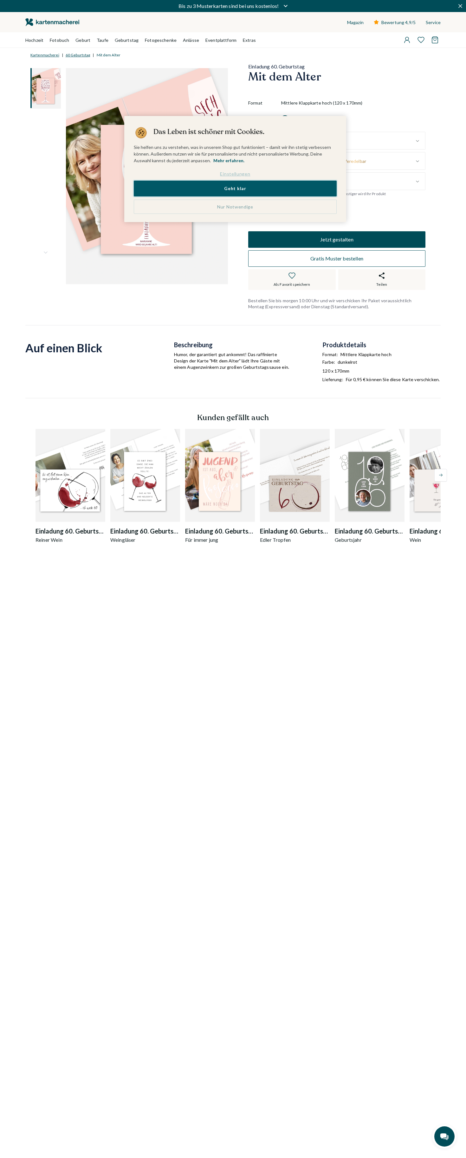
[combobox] (353, 141)
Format (255, 103)
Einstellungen (235, 173)
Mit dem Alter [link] (109, 55)
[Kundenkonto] (407, 40)
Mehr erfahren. (228, 160)
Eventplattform (220, 40)
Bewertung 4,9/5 (398, 22)
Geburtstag (127, 40)
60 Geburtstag (78, 55)
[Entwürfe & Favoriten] (421, 40)
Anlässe (191, 40)
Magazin (355, 22)
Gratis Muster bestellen (336, 258)
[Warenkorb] (435, 40)
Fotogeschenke (161, 40)
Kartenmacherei (44, 55)
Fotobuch (59, 40)
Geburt (82, 40)
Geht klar (235, 188)
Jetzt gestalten (336, 239)
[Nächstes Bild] (45, 252)
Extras (249, 40)
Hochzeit (34, 40)
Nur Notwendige (235, 206)
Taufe (102, 40)
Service (433, 22)
